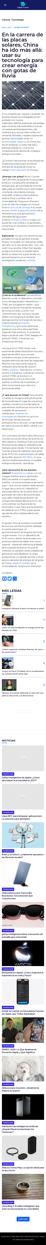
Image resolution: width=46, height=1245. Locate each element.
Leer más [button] (23, 1219)
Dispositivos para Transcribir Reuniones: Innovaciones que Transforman (17, 896)
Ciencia (6, 20)
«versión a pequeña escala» (23, 210)
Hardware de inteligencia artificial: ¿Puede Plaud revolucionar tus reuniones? (20, 1129)
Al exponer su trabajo (22, 473)
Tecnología (17, 20)
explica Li (14, 370)
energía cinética (19, 220)
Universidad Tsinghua (15, 142)
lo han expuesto (18, 170)
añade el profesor (22, 563)
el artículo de (19, 207)
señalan (31, 260)
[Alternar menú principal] (5, 5)
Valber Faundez (21, 27)
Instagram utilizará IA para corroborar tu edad (23, 608)
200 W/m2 (27, 457)
